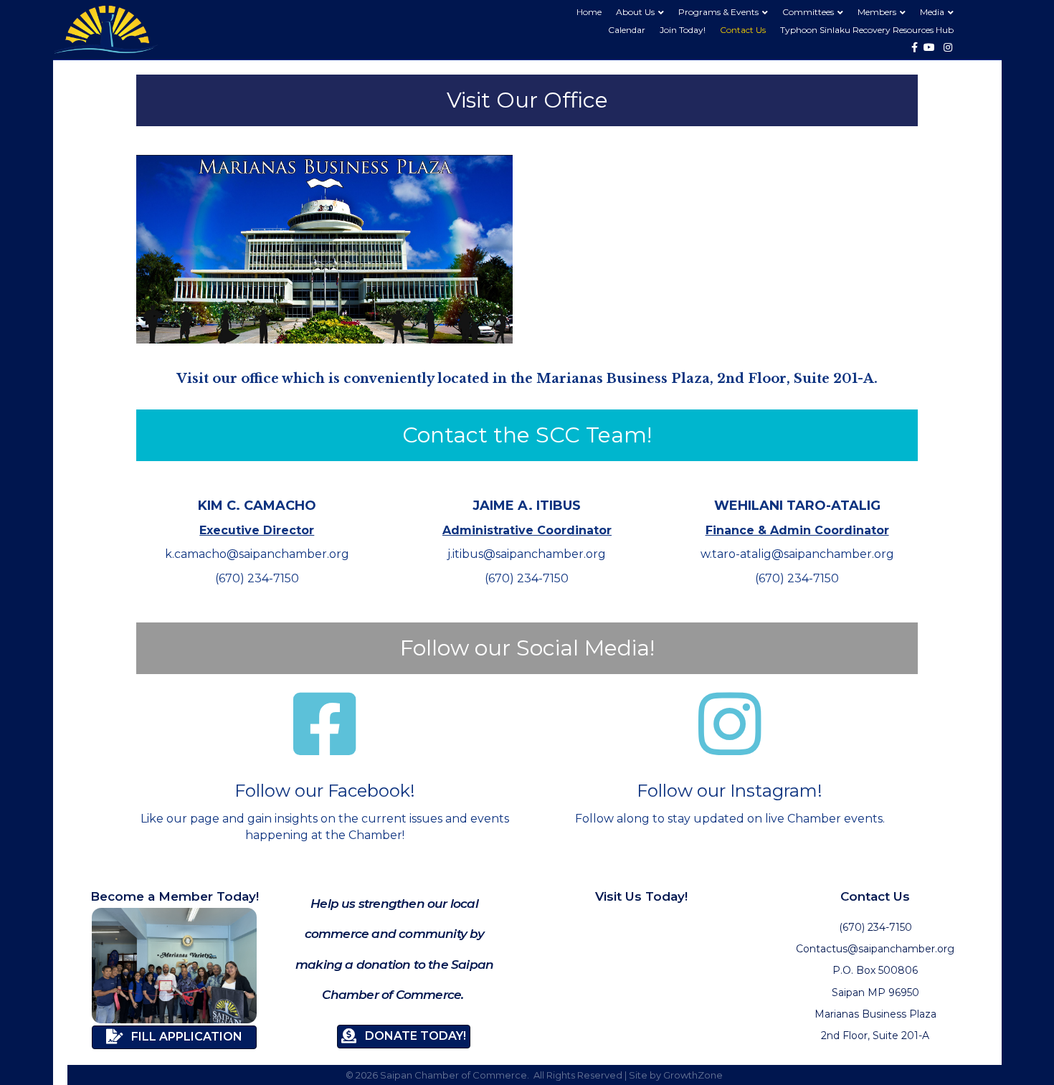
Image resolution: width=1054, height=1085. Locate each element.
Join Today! (683, 29)
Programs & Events (718, 11)
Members (877, 11)
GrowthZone (693, 1075)
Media (932, 11)
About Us (635, 11)
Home (589, 11)
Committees (808, 11)
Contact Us (743, 29)
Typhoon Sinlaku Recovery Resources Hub (867, 29)
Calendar (626, 29)
